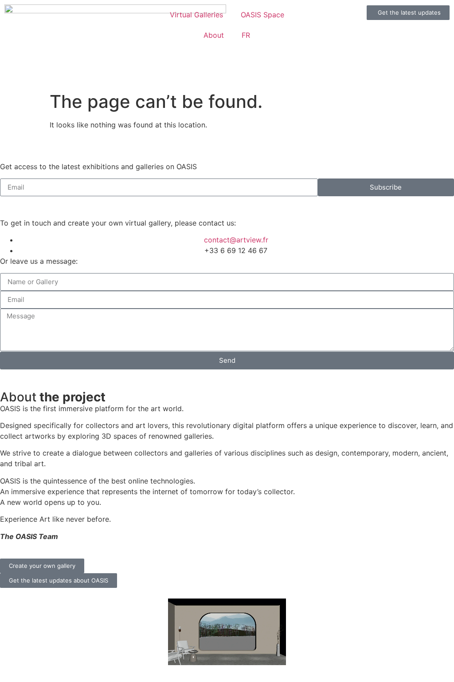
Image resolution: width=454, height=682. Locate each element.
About (214, 35)
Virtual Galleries (196, 14)
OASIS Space (262, 14)
